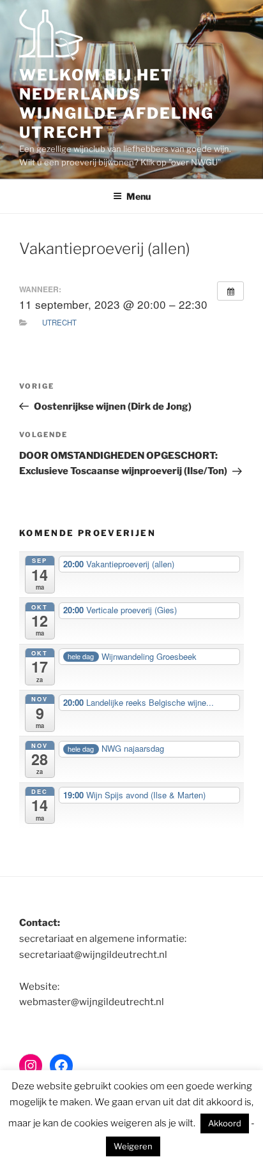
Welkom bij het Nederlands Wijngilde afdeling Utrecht (116, 104)
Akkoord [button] (224, 1123)
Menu (138, 196)
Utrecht (59, 322)
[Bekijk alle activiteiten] (230, 291)
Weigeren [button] (133, 1146)
